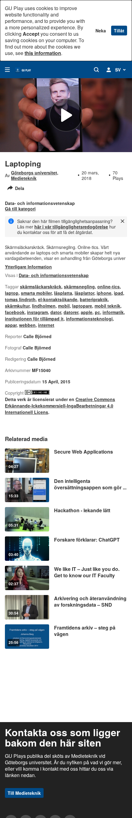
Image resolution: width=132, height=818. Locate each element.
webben (27, 325)
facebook (15, 312)
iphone (104, 293)
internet (46, 325)
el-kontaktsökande (57, 299)
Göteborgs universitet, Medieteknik (34, 175)
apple (86, 312)
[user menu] (109, 70)
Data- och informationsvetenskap (54, 275)
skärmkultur (17, 306)
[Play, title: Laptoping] (66, 115)
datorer (71, 312)
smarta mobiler (36, 293)
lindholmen (44, 306)
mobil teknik (107, 306)
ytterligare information (28, 266)
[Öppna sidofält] (7, 70)
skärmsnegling (79, 286)
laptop (11, 293)
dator (55, 312)
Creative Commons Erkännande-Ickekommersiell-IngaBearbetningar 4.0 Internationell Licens (60, 405)
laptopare (82, 306)
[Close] (122, 221)
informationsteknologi (89, 319)
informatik (113, 312)
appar (11, 325)
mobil (64, 306)
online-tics (108, 286)
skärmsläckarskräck (40, 286)
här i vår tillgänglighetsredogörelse (71, 227)
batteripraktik (94, 299)
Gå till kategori (20, 209)
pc (97, 312)
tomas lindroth (20, 299)
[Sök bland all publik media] (96, 70)
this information (43, 53)
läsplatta (63, 293)
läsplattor (84, 293)
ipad (118, 293)
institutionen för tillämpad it (34, 319)
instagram (37, 312)
